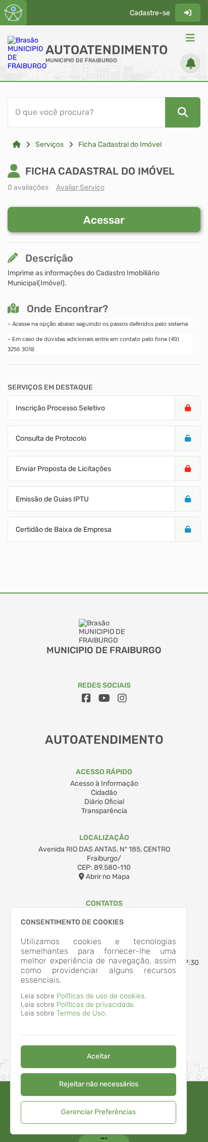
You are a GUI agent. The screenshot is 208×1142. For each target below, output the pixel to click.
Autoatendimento (106, 50)
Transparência (104, 811)
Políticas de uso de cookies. (101, 996)
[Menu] (190, 38)
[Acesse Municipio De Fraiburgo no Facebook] (86, 698)
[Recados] (190, 63)
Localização (104, 837)
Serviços (49, 144)
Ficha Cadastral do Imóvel (120, 144)
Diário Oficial (104, 801)
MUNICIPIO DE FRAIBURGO (81, 60)
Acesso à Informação (104, 783)
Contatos (104, 903)
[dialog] (98, 1020)
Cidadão (104, 792)
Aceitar (98, 1056)
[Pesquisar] (182, 112)
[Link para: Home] (17, 144)
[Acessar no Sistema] (187, 13)
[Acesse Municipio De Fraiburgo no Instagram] (122, 698)
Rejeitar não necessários (98, 1084)
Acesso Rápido (104, 772)
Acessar (104, 220)
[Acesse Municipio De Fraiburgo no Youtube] (104, 698)
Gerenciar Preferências (98, 1112)
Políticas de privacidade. (96, 1004)
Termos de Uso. (82, 1013)
